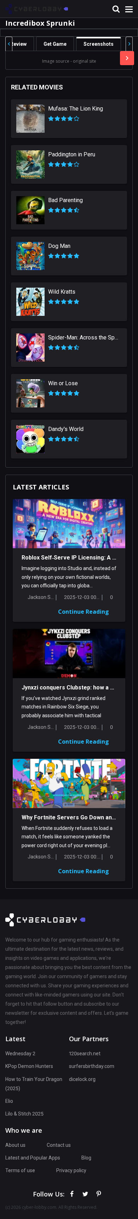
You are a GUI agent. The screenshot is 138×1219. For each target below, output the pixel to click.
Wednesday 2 (20, 1053)
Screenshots (99, 44)
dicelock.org (82, 1079)
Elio (9, 1101)
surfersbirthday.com (91, 1066)
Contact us (59, 1145)
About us (15, 1145)
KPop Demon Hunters (29, 1066)
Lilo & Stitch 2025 (24, 1114)
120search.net (84, 1053)
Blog (86, 1158)
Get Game (55, 44)
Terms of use (20, 1170)
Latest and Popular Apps (32, 1158)
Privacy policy (71, 1170)
